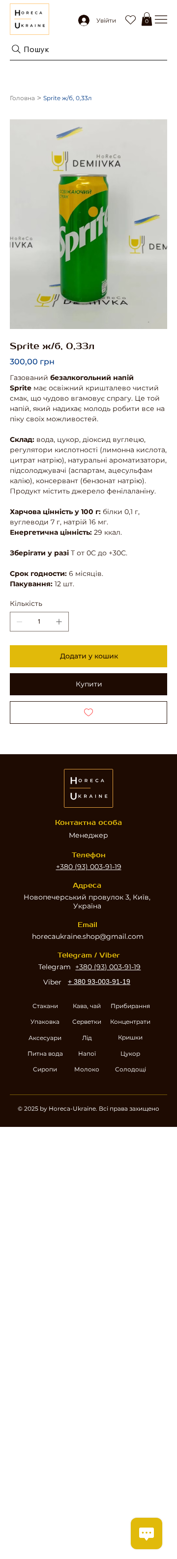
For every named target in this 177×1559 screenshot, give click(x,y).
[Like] (130, 19)
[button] (146, 19)
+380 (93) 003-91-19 (88, 866)
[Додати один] (59, 621)
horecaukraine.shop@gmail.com (88, 936)
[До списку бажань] (88, 712)
